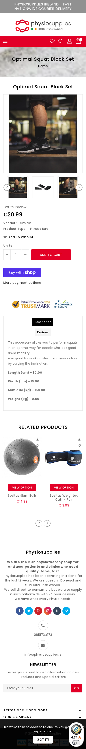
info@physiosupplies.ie (43, 654)
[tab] (42, 322)
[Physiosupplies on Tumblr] (57, 611)
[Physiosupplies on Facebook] (20, 611)
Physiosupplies (43, 552)
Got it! (43, 739)
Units (7, 245)
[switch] (76, 742)
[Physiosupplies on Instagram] (47, 611)
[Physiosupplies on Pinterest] (38, 611)
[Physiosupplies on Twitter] (29, 611)
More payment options (22, 282)
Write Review (15, 207)
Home (43, 66)
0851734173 (43, 635)
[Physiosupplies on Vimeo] (66, 611)
